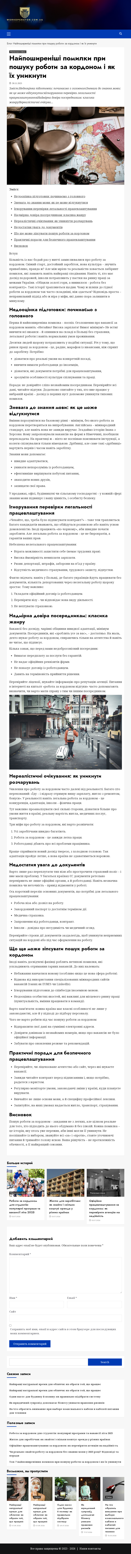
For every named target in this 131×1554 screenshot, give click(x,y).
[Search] (121, 33)
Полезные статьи (17, 51)
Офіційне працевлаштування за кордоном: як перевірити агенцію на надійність (104, 1208)
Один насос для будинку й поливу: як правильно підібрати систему (54, 1396)
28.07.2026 (64, 1525)
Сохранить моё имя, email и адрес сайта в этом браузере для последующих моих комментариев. (63, 1331)
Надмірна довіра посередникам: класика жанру (50, 215)
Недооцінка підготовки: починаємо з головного (49, 196)
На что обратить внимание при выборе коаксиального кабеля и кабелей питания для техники (64, 1410)
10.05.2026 (112, 1535)
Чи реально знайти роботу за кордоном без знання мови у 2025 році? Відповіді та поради (64, 1453)
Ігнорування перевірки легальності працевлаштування (55, 209)
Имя (13, 1298)
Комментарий (20, 1254)
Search (105, 1362)
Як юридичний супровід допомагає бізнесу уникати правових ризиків (56, 1402)
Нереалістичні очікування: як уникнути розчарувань (53, 221)
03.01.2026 (16, 1216)
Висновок (21, 246)
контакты (94, 1548)
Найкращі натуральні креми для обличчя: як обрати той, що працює (55, 1384)
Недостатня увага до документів (38, 227)
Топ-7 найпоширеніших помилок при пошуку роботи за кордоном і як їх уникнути (65, 1461)
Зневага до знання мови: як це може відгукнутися (51, 202)
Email (72, 1298)
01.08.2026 (16, 1525)
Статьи (13, 1497)
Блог (9, 43)
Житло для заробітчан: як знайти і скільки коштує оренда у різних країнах (65, 1206)
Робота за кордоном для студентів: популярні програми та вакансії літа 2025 (24, 1206)
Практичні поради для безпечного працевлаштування (54, 239)
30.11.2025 (17, 83)
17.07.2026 (88, 1532)
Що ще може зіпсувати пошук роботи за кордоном (51, 233)
